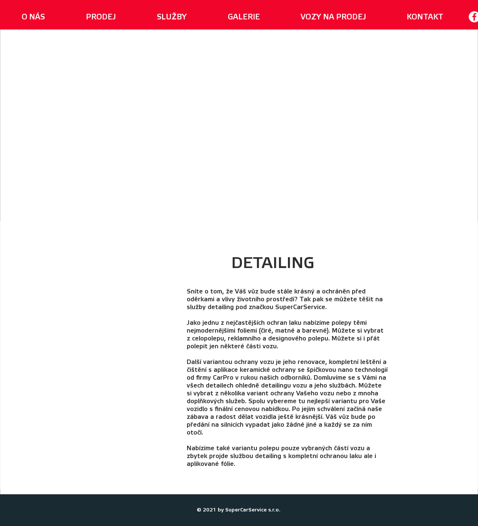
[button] (171, 16)
